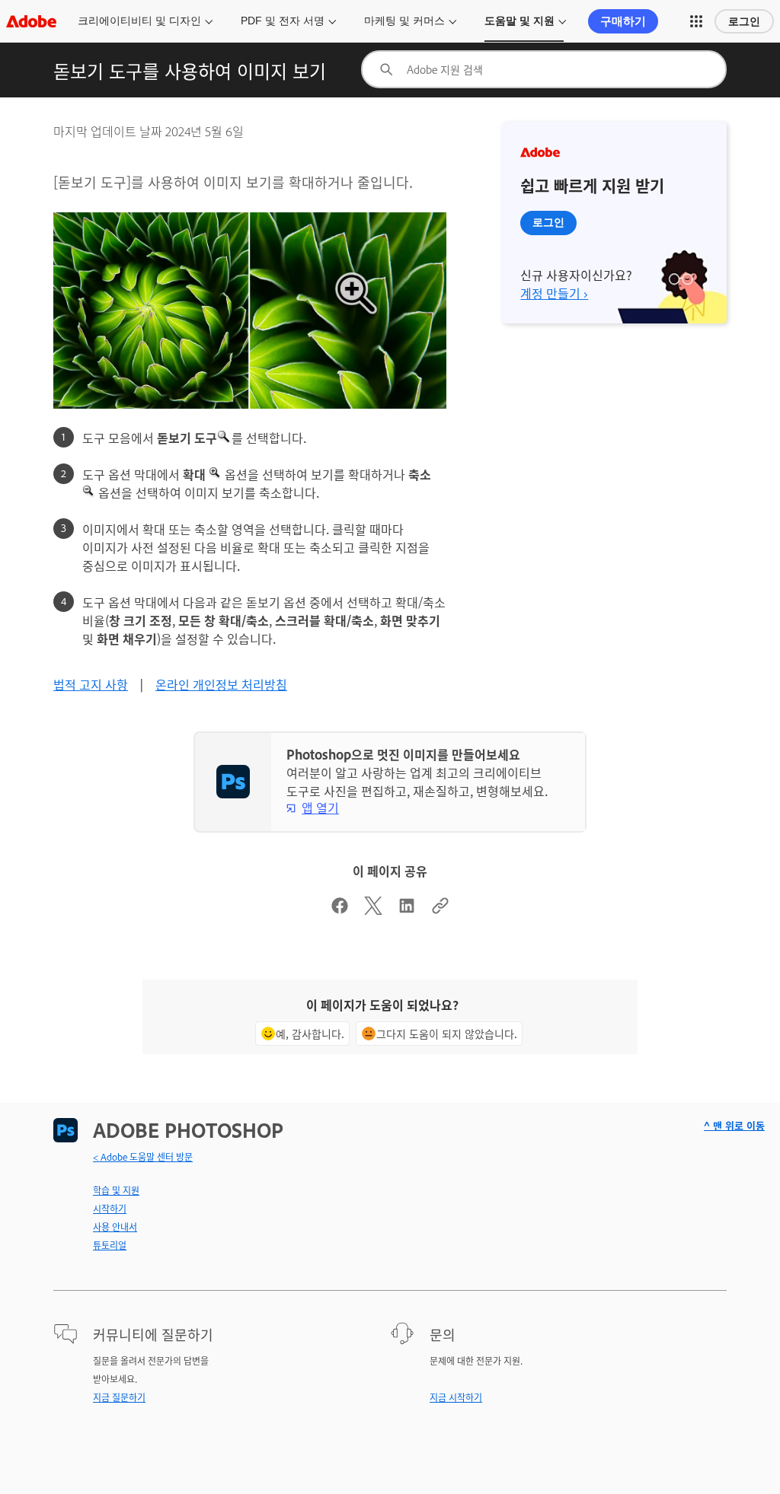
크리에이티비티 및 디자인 (139, 20)
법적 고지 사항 (90, 684)
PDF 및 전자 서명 (282, 20)
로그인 (744, 21)
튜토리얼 (109, 1245)
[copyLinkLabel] (440, 909)
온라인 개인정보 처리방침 (221, 684)
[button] (696, 21)
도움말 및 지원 (519, 20)
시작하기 (109, 1208)
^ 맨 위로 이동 (734, 1125)
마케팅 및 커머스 (404, 20)
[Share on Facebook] (340, 909)
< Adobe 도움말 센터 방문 (143, 1157)
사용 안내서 (115, 1227)
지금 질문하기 (119, 1397)
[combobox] (544, 69)
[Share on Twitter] (373, 909)
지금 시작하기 (456, 1397)
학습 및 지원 (116, 1190)
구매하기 (623, 20)
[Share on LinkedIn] (407, 909)
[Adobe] (31, 21)
